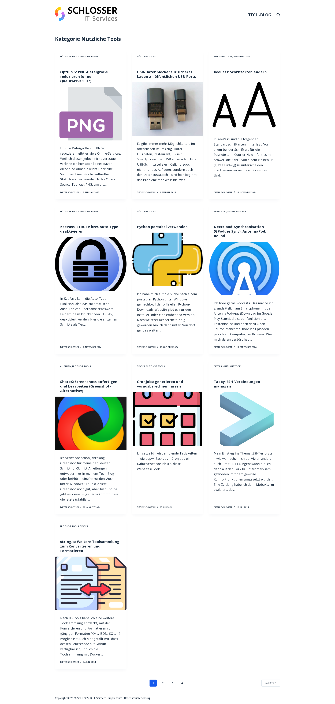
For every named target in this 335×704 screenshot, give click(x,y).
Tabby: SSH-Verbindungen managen (237, 384)
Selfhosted (220, 211)
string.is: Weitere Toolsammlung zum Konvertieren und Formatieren (89, 546)
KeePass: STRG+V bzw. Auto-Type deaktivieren (89, 229)
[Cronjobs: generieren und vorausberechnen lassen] (167, 419)
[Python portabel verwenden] (167, 259)
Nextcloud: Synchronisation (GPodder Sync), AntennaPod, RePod (240, 231)
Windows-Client (89, 56)
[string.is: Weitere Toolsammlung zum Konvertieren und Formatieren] (90, 583)
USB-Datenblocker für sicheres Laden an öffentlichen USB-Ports (166, 74)
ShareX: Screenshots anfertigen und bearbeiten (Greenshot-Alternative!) (88, 386)
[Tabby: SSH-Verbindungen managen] (244, 419)
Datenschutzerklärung (137, 698)
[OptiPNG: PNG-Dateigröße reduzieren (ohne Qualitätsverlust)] (90, 114)
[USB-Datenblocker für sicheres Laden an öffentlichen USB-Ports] (167, 109)
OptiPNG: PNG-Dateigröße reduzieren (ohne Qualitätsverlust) (84, 76)
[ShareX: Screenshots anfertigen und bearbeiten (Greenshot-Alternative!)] (90, 423)
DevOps (141, 366)
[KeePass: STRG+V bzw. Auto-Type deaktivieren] (90, 264)
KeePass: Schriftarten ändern (240, 72)
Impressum (115, 698)
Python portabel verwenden (162, 226)
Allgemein (65, 366)
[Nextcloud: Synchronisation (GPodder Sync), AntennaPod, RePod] (244, 268)
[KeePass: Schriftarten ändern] (244, 105)
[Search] (278, 15)
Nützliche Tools (69, 56)
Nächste (269, 682)
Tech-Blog (259, 15)
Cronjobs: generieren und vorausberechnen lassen (160, 384)
